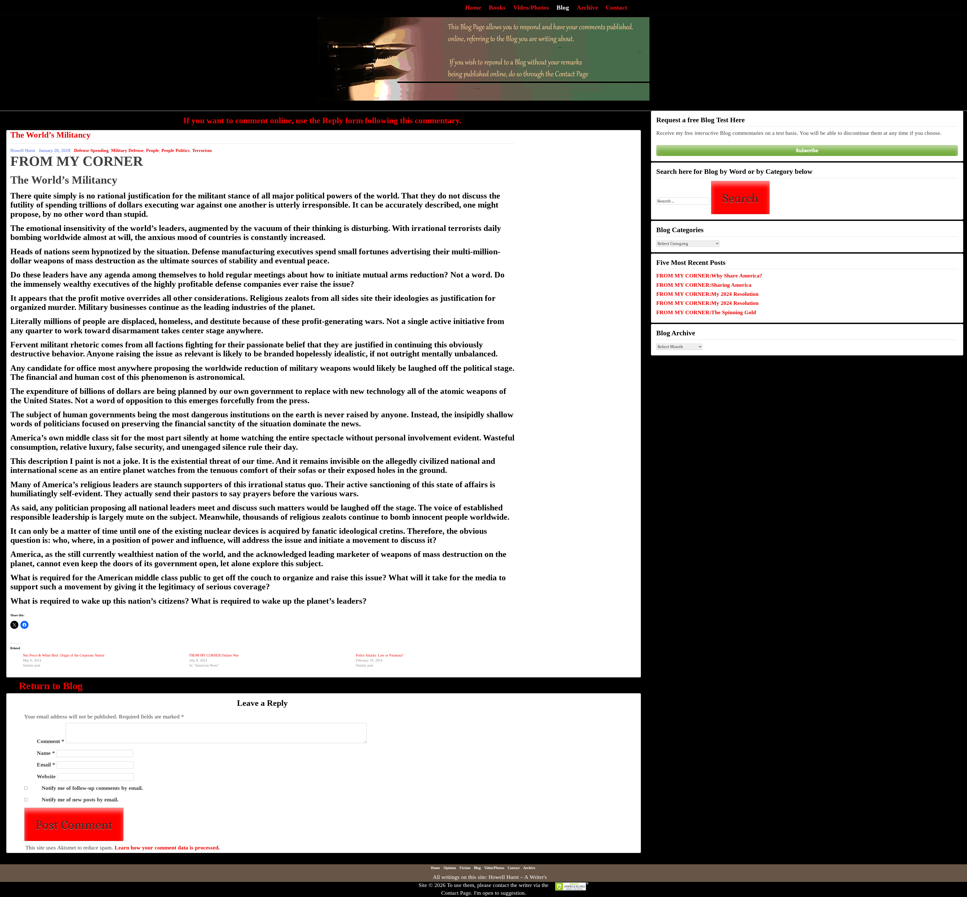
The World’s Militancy (50, 134)
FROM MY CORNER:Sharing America (703, 285)
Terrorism (202, 150)
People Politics (175, 150)
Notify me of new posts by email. (80, 799)
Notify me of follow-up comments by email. (92, 788)
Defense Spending (91, 150)
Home (473, 7)
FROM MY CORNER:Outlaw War (214, 655)
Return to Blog (51, 685)
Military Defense (127, 150)
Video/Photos (531, 7)
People (152, 150)
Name (46, 753)
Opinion (449, 868)
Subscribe (807, 150)
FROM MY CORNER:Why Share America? (709, 275)
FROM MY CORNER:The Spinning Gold (706, 312)
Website (46, 776)
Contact (616, 7)
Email (46, 764)
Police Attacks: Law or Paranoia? (379, 655)
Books (497, 7)
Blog (563, 7)
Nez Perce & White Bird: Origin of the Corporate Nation (63, 655)
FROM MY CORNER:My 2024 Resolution (707, 294)
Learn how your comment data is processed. (167, 847)
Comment (50, 741)
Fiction (465, 868)
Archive (587, 7)
